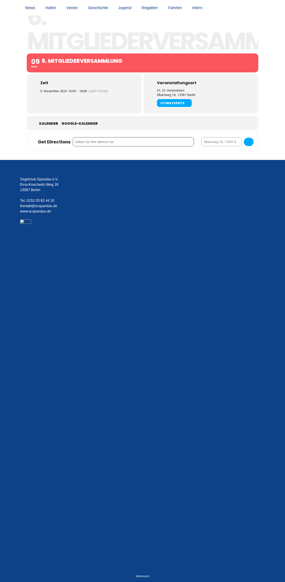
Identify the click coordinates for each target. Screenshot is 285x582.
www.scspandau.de (35, 211)
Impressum (142, 576)
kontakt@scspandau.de (38, 206)
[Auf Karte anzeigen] (249, 142)
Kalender (48, 123)
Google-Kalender (79, 123)
